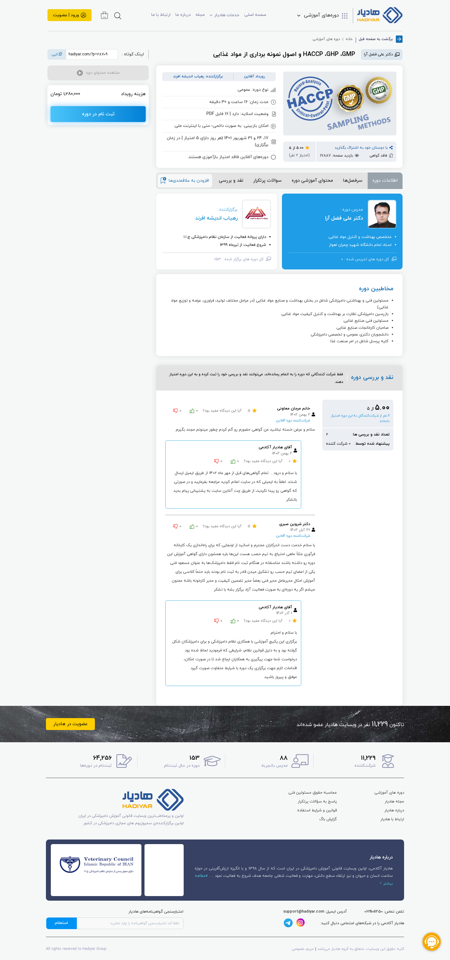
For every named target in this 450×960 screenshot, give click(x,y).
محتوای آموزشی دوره (312, 180)
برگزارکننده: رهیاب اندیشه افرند (198, 76)
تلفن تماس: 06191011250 (384, 911)
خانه (349, 39)
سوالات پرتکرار (267, 180)
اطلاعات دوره (385, 180)
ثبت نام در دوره (98, 114)
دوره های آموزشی (326, 39)
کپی (55, 54)
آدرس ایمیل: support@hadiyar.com (315, 911)
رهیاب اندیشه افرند (216, 218)
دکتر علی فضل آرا (344, 218)
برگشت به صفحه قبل (376, 39)
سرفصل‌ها (352, 180)
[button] (98, 73)
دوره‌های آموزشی (321, 15)
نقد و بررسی (231, 180)
